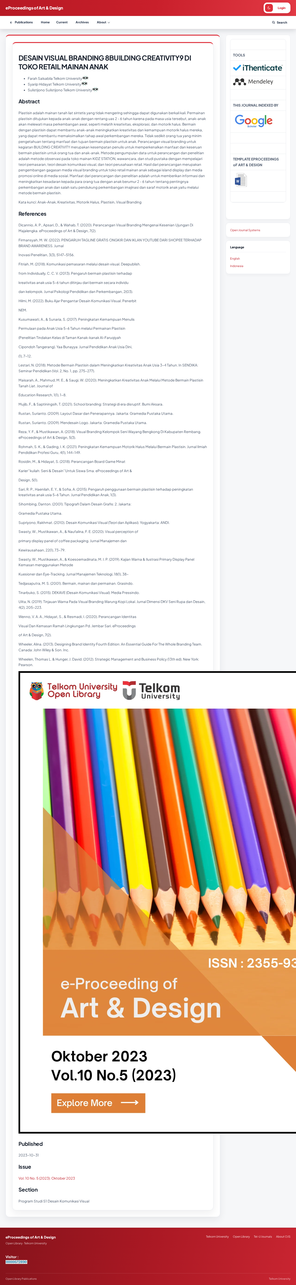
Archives (82, 22)
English (235, 258)
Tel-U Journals (263, 1236)
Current (62, 22)
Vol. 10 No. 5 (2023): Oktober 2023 (46, 1178)
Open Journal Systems (245, 230)
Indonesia (236, 266)
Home (45, 22)
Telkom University (217, 1236)
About (101, 22)
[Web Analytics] (16, 1262)
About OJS (283, 1236)
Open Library (241, 1236)
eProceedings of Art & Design (34, 7)
